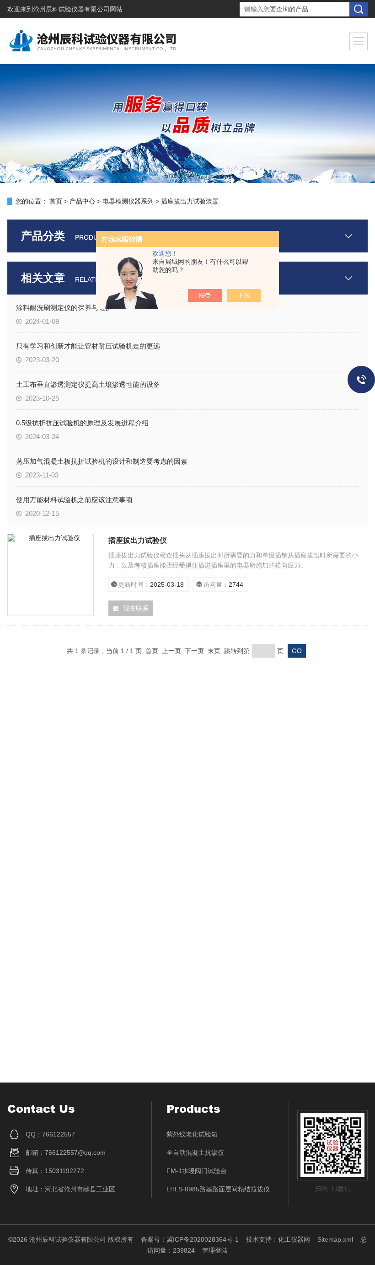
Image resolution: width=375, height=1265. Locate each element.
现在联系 (136, 608)
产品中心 (82, 201)
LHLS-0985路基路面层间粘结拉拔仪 (218, 1189)
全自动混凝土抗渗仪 (195, 1152)
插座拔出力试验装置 (190, 201)
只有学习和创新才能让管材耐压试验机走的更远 (88, 346)
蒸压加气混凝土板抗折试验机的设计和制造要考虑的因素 (102, 461)
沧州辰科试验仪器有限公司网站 (78, 9)
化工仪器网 (294, 1239)
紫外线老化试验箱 (192, 1134)
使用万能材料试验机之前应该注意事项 (74, 500)
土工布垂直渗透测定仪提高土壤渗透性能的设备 (88, 384)
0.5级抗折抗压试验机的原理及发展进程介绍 (82, 423)
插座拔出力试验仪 (137, 540)
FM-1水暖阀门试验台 (196, 1170)
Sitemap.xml (335, 1239)
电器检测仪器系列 (128, 201)
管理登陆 (215, 1250)
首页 (55, 201)
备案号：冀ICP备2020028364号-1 (190, 1239)
